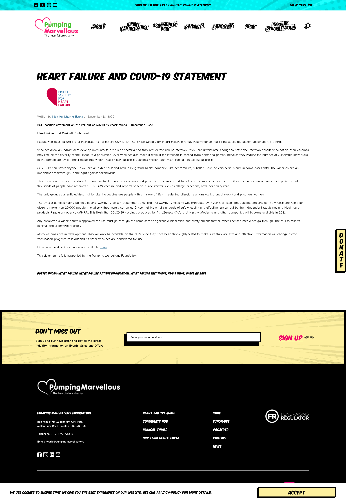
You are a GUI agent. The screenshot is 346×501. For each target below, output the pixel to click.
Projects (221, 429)
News (217, 446)
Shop (217, 412)
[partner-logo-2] (287, 420)
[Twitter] (42, 5)
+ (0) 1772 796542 (62, 433)
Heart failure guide (159, 412)
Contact (220, 437)
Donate (341, 249)
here (103, 247)
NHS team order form (161, 437)
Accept (296, 492)
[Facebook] (36, 5)
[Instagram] (49, 5)
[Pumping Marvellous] (56, 27)
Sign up (291, 337)
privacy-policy (169, 492)
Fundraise (221, 421)
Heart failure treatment (148, 273)
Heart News (176, 273)
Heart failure (68, 273)
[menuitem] (98, 27)
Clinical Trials (155, 429)
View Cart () (301, 4)
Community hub (155, 421)
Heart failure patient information (104, 273)
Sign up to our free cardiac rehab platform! (173, 5)
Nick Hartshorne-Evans (67, 116)
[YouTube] (55, 5)
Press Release (196, 273)
